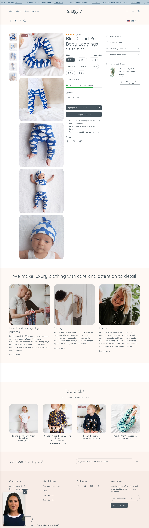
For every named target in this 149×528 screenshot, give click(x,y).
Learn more (14, 354)
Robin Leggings (91, 436)
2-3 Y (83, 66)
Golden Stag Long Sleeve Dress (57, 437)
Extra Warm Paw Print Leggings (24, 437)
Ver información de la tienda (84, 132)
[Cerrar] (25, 492)
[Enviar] (137, 461)
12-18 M (94, 60)
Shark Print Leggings (125, 436)
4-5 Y (70, 73)
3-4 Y (94, 66)
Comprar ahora (84, 114)
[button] (14, 509)
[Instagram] (20, 20)
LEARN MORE (57, 3)
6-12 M (82, 60)
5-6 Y (81, 73)
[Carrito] (132, 11)
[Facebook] (10, 20)
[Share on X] (74, 141)
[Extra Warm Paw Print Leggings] (23, 418)
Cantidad (70, 93)
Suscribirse (119, 505)
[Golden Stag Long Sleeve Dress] (57, 418)
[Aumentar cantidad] (78, 97)
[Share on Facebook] (67, 141)
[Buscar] (127, 11)
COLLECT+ (18, 3)
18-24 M (71, 66)
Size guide (97, 55)
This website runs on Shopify (48, 525)
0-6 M (70, 60)
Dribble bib (73, 79)
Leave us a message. (19, 489)
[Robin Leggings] (91, 418)
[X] (15, 20)
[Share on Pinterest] (80, 141)
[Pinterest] (24, 20)
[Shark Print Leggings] (125, 418)
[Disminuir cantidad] (69, 97)
